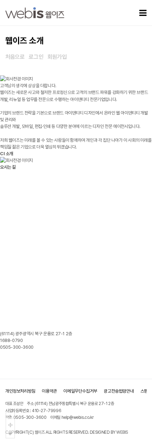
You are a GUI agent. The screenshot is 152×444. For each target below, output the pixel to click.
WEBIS (122, 432)
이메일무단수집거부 (80, 391)
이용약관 (49, 391)
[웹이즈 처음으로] (34, 12)
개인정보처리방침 (20, 391)
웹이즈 (40, 432)
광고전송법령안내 (119, 391)
